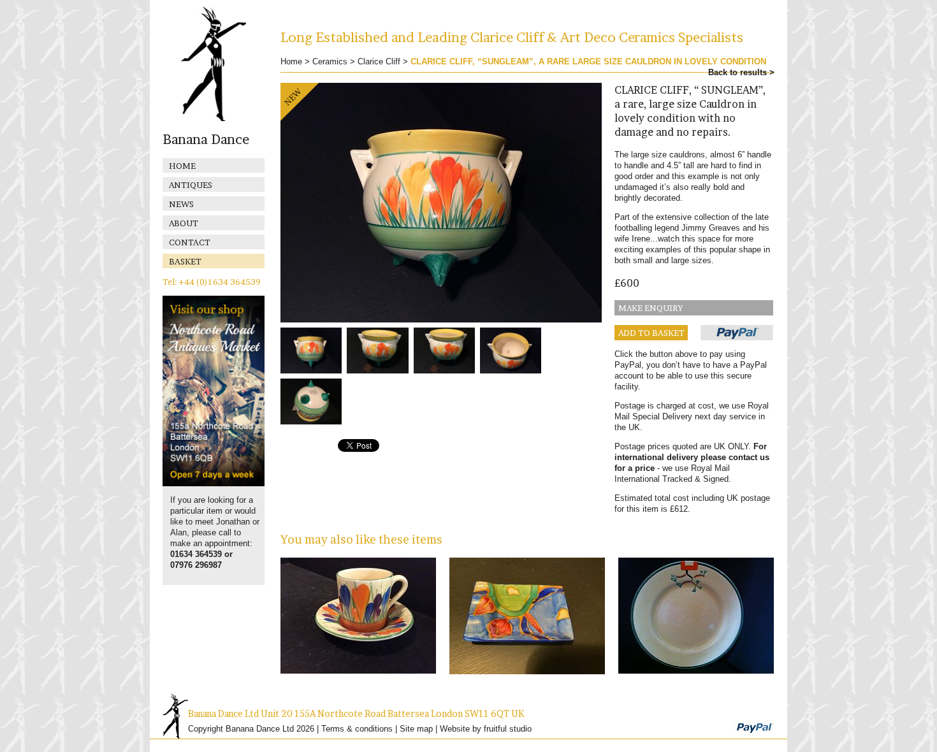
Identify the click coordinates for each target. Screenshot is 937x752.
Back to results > (741, 72)
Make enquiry (650, 308)
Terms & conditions (357, 729)
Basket (185, 261)
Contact (189, 242)
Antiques (190, 185)
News (181, 204)
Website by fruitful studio (486, 729)
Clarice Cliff (379, 61)
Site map (416, 729)
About (183, 223)
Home (182, 166)
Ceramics (329, 61)
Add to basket (651, 333)
